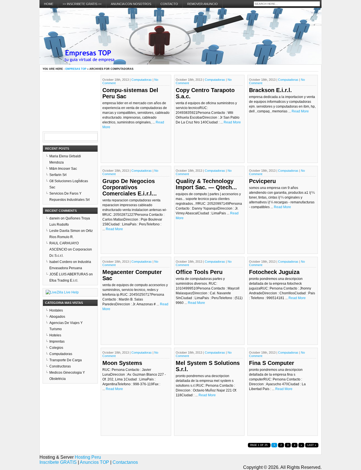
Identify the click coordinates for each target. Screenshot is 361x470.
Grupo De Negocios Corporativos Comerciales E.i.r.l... (129, 187)
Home (48, 4)
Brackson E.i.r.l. (270, 90)
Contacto (169, 4)
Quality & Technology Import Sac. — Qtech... (206, 184)
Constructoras (60, 366)
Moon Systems (122, 363)
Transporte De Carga (65, 360)
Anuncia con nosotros (131, 4)
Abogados (57, 317)
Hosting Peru (88, 457)
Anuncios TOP (94, 462)
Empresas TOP (75, 69)
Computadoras (141, 79)
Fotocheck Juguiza (274, 272)
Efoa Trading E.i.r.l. (63, 280)
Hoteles (55, 335)
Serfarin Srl (58, 175)
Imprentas (57, 341)
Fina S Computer (271, 363)
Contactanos (125, 462)
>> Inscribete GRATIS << (82, 4)
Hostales (56, 310)
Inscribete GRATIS (58, 462)
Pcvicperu (262, 181)
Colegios (56, 348)
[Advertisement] (71, 103)
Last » (311, 445)
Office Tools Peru (199, 272)
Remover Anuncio (202, 4)
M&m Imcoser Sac (63, 169)
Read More (232, 122)
